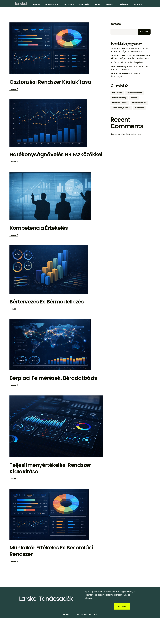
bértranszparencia (134, 93)
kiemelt (134, 98)
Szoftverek (67, 4)
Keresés (115, 24)
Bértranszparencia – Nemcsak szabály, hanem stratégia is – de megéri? (129, 50)
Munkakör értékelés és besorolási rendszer (51, 551)
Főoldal (36, 4)
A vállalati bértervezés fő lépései (126, 62)
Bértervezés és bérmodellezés (46, 301)
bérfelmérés (117, 93)
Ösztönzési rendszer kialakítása (50, 82)
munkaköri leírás (139, 103)
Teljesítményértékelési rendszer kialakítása (50, 468)
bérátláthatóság (119, 98)
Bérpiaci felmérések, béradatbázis (53, 378)
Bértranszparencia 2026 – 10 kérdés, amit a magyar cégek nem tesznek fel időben (130, 57)
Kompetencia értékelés (38, 228)
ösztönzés (139, 108)
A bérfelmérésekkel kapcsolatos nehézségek (126, 75)
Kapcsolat (137, 4)
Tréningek (124, 4)
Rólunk (98, 4)
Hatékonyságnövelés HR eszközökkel (55, 154)
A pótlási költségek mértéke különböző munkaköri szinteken (129, 68)
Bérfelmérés (84, 4)
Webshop (109, 4)
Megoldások (50, 4)
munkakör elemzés (120, 103)
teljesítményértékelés (121, 108)
